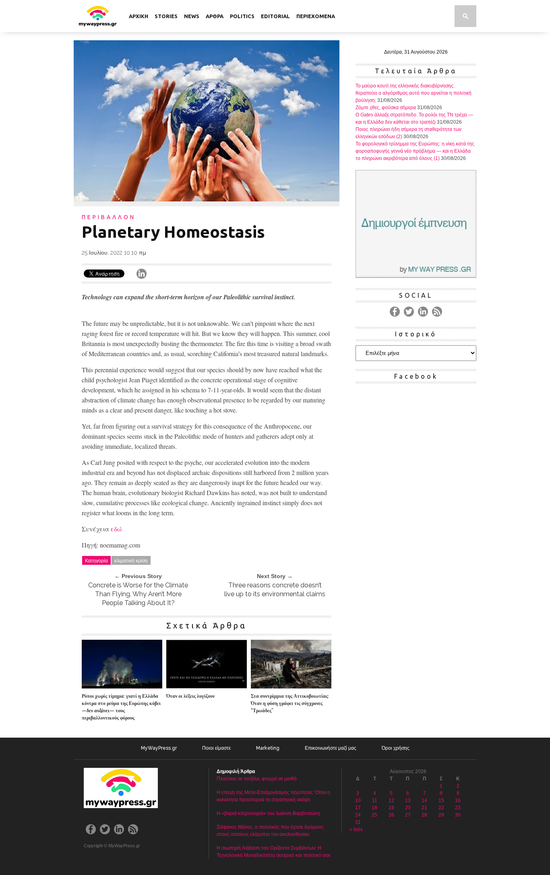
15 (441, 800)
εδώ (116, 529)
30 (458, 815)
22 (441, 808)
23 (458, 808)
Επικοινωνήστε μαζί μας (330, 748)
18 (374, 808)
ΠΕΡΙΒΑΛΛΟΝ (109, 217)
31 (358, 822)
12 (391, 800)
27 (408, 815)
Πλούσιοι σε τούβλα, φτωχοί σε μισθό (257, 779)
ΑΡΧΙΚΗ (138, 16)
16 (458, 800)
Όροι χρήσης (395, 748)
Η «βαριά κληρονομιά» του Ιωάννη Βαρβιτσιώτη (268, 813)
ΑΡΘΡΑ (214, 16)
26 (391, 815)
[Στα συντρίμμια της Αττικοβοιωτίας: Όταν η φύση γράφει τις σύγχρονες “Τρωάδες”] (291, 686)
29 (441, 815)
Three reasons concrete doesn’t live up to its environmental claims (274, 589)
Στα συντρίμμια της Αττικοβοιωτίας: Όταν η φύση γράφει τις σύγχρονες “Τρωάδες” (290, 703)
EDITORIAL (275, 16)
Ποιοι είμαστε (216, 748)
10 (358, 800)
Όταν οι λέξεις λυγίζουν (190, 696)
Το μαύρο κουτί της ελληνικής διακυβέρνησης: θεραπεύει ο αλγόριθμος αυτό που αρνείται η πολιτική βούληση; (413, 93)
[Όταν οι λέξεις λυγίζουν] (206, 686)
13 (408, 800)
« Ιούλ (356, 829)
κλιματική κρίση (131, 560)
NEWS (191, 16)
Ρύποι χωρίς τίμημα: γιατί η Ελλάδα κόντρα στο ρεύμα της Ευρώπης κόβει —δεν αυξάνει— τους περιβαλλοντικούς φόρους (121, 707)
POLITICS (242, 16)
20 (408, 808)
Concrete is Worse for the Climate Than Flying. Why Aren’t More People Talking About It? (138, 594)
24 (358, 815)
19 (391, 808)
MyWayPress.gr (159, 748)
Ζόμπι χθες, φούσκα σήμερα (386, 107)
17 (358, 808)
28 (424, 815)
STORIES (166, 16)
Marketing (267, 748)
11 (374, 800)
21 (424, 808)
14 (424, 800)
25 (374, 815)
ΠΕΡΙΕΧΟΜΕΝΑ (315, 16)
